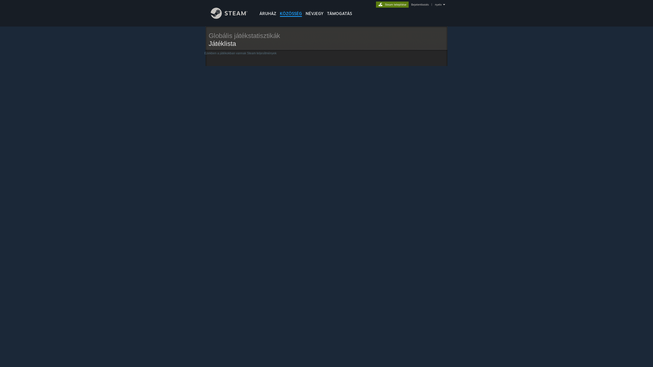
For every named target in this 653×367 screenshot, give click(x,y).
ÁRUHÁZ (267, 13)
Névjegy (314, 13)
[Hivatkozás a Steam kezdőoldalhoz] (229, 17)
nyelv (438, 4)
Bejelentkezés (420, 4)
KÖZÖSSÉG (291, 13)
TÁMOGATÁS (339, 13)
